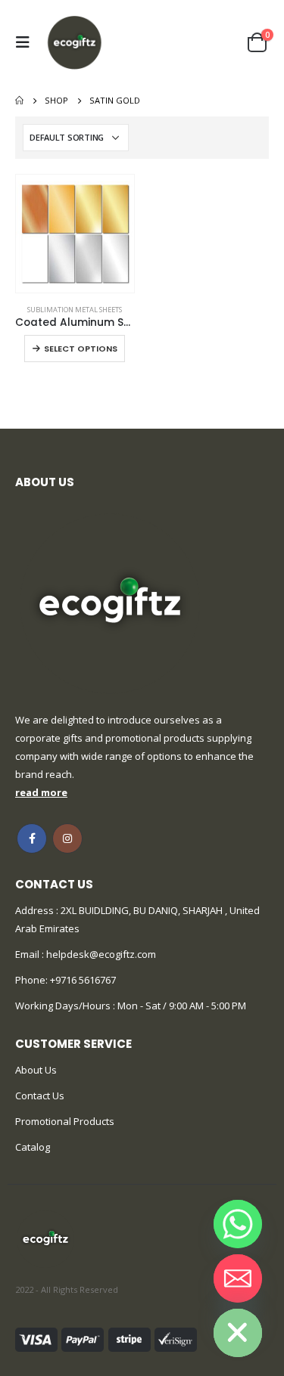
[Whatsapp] (238, 1224)
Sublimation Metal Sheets (74, 310)
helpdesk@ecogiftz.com (100, 954)
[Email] (238, 1278)
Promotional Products (64, 1121)
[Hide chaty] (238, 1333)
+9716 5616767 (83, 980)
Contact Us (39, 1095)
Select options (80, 348)
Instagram (67, 838)
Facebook (32, 838)
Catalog (32, 1147)
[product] (75, 234)
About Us (36, 1070)
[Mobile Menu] (26, 42)
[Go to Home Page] (19, 100)
